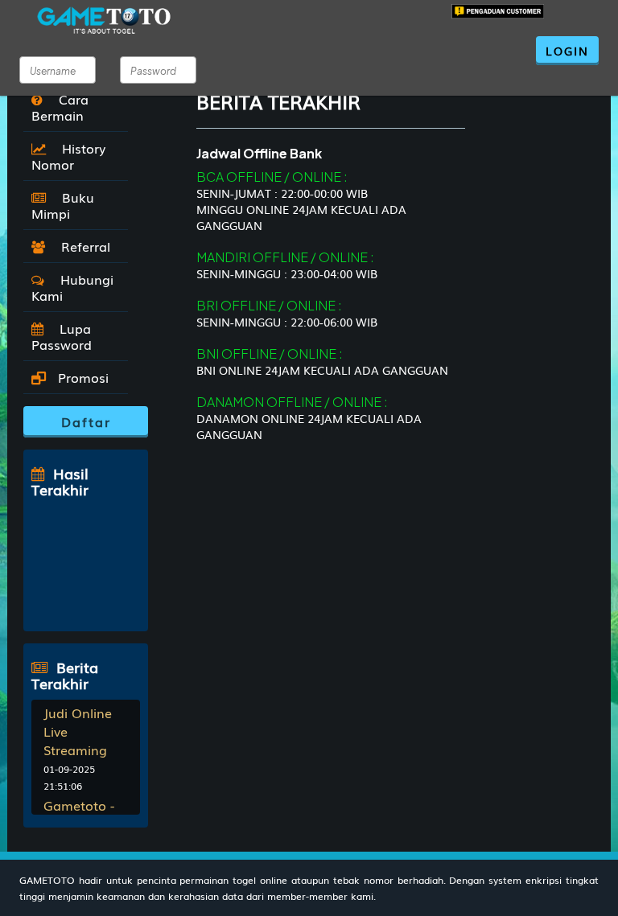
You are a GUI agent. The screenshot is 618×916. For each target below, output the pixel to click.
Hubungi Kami (72, 287)
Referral (81, 246)
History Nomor (68, 156)
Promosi (81, 377)
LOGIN (567, 51)
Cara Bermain (60, 107)
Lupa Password (61, 336)
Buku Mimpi (62, 205)
